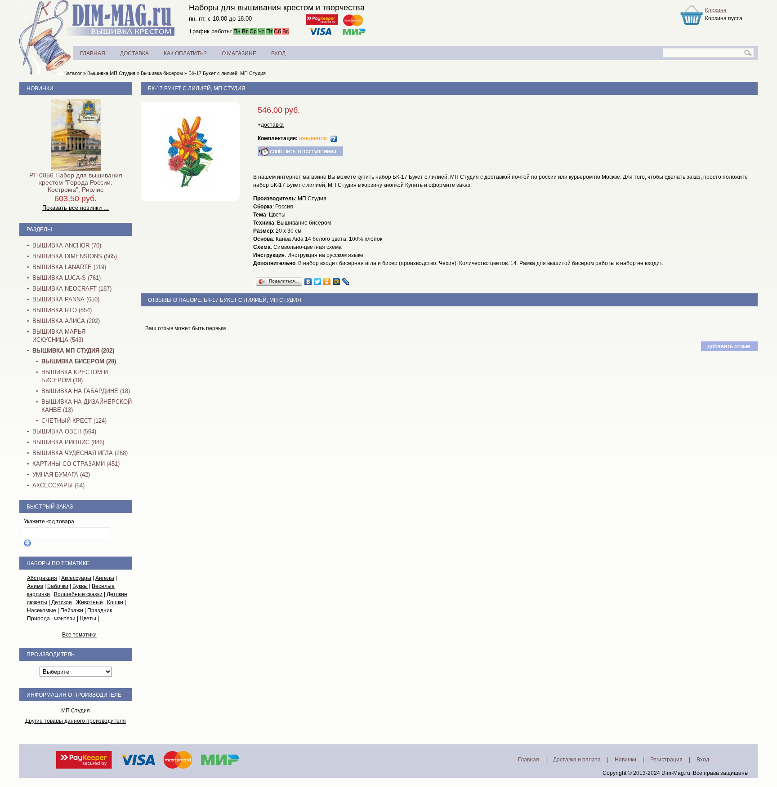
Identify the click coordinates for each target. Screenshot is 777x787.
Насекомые (41, 610)
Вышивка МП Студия (111, 73)
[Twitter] (317, 281)
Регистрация (666, 759)
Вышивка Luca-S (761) (66, 277)
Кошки (115, 602)
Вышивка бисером (162, 73)
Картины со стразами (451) (76, 463)
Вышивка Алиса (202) (66, 321)
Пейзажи (71, 610)
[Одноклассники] (327, 281)
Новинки (40, 88)
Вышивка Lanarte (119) (69, 267)
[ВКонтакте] (308, 281)
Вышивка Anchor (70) (66, 245)
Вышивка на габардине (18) (85, 391)
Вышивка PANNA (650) (65, 299)
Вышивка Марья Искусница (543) (58, 335)
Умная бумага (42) (61, 474)
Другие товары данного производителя (75, 721)
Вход (703, 759)
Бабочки (57, 586)
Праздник (99, 610)
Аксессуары (76, 578)
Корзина (716, 10)
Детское (61, 602)
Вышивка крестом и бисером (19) (74, 376)
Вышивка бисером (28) (78, 361)
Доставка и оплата (577, 759)
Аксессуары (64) (58, 485)
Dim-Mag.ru (675, 773)
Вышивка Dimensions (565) (74, 256)
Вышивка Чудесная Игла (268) (80, 453)
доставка (272, 125)
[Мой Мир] (336, 281)
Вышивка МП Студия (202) (73, 350)
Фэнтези (65, 618)
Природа (38, 618)
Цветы (88, 618)
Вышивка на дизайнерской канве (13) (86, 405)
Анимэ (35, 586)
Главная (528, 759)
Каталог (73, 73)
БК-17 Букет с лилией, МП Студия (227, 73)
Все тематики (79, 635)
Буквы (80, 586)
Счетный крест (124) (74, 420)
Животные (89, 602)
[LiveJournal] (346, 281)
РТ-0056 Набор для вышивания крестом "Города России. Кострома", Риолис (75, 182)
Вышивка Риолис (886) (68, 442)
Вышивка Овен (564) (64, 431)
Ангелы (104, 578)
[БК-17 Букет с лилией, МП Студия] (190, 185)
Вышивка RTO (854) (62, 310)
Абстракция (42, 578)
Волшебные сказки (78, 594)
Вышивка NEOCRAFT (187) (72, 288)
